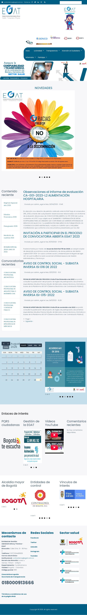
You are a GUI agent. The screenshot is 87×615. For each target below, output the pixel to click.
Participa (42, 58)
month (23, 345)
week (30, 345)
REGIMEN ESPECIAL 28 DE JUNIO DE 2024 (10, 249)
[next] (8, 343)
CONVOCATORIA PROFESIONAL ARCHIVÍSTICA (10, 274)
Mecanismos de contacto (14, 535)
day (35, 345)
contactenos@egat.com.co (23, 558)
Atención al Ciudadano (72, 52)
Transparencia (53, 52)
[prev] (4, 343)
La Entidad (39, 52)
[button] (65, 392)
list (40, 345)
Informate (31, 58)
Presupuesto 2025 (10, 226)
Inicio (28, 51)
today (6, 347)
